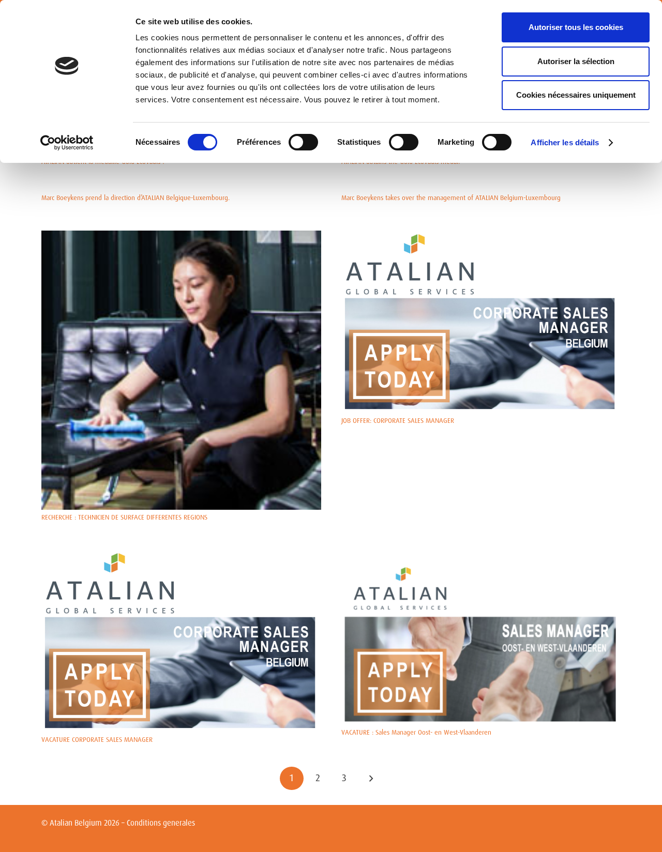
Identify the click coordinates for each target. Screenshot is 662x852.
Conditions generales (161, 823)
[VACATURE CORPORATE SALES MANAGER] (181, 555)
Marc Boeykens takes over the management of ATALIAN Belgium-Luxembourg (451, 197)
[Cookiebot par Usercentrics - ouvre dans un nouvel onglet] (67, 142)
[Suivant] (370, 778)
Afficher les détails (565, 142)
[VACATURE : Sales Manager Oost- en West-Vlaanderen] (481, 555)
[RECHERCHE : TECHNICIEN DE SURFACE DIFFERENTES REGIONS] (181, 236)
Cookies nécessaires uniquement (576, 94)
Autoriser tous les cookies (576, 27)
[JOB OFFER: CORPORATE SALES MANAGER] (481, 236)
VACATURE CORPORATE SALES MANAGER (97, 739)
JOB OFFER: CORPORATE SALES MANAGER (397, 420)
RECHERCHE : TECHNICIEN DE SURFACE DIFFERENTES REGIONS (124, 517)
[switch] (303, 142)
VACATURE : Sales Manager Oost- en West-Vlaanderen (416, 732)
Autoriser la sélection (575, 61)
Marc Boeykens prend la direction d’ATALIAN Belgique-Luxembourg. (135, 197)
